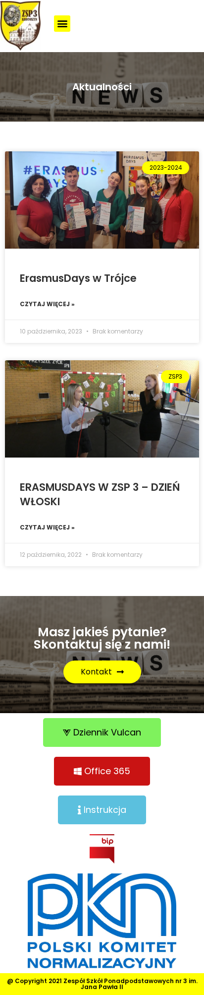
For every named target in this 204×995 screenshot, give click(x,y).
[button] (62, 23)
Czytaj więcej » (47, 304)
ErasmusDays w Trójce (78, 278)
